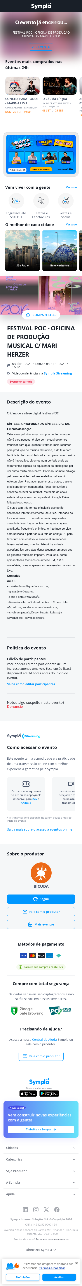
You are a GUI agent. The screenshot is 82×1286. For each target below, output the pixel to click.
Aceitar (59, 1277)
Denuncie (15, 707)
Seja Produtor (16, 1171)
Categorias (14, 1159)
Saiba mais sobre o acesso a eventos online (39, 829)
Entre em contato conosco (51, 1239)
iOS (35, 799)
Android (26, 803)
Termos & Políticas (52, 1268)
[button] (13, 1267)
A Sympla (13, 1182)
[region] (41, 1271)
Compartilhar (44, 315)
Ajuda (10, 1194)
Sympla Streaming (58, 373)
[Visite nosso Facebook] (56, 1209)
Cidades (12, 1148)
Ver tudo (71, 187)
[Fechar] (76, 1263)
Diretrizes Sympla (39, 1250)
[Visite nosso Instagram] (35, 1209)
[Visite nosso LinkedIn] (25, 1209)
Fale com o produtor (44, 912)
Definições (23, 1277)
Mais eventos (44, 924)
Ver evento (41, 47)
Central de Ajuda (44, 1039)
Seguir (44, 899)
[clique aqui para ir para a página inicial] (41, 6)
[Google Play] (49, 1093)
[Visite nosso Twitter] (46, 1209)
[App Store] (28, 1093)
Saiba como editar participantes (31, 684)
